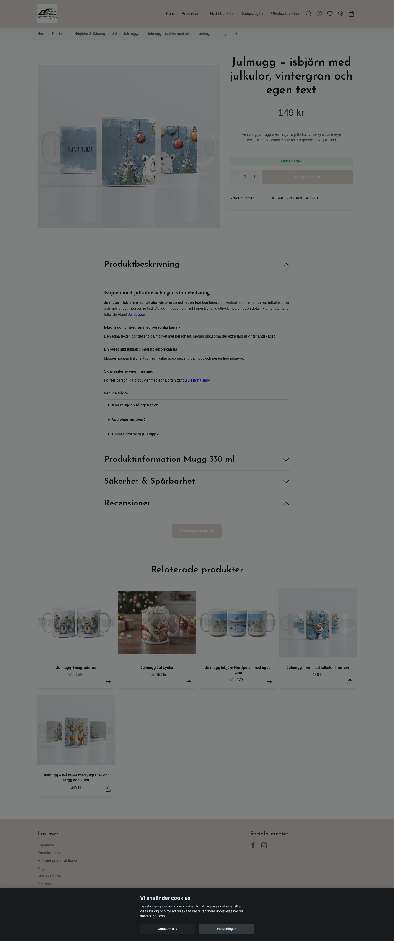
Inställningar (226, 929)
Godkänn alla (167, 929)
